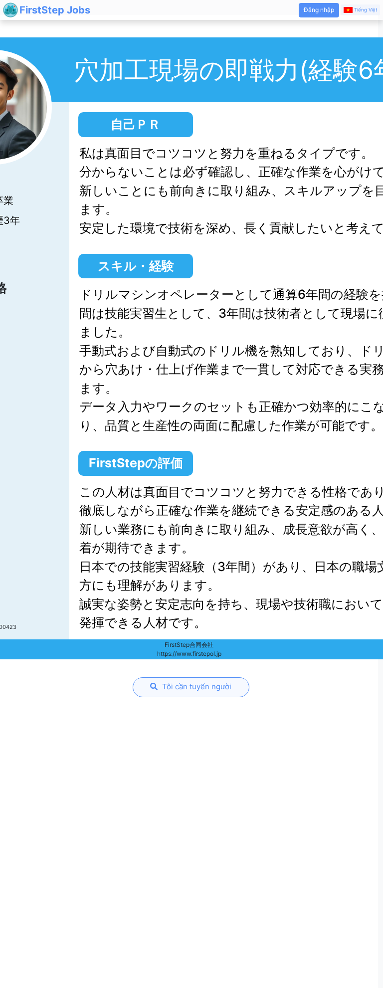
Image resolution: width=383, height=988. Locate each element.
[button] (319, 10)
